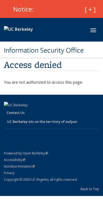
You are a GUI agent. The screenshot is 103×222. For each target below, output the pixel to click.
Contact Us (16, 112)
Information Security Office (44, 50)
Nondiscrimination (19, 166)
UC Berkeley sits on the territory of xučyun (42, 121)
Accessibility (14, 160)
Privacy (9, 173)
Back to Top (90, 188)
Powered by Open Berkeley (26, 153)
